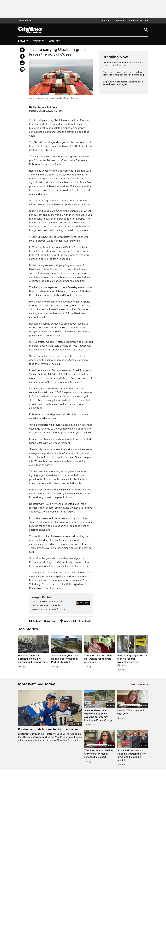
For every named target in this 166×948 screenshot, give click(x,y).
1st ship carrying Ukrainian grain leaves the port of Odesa (57, 52)
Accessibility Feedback (77, 621)
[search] (146, 30)
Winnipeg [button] (23, 20)
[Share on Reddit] (22, 62)
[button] (105, 20)
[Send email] (22, 69)
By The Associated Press (43, 107)
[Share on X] (22, 49)
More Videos (138, 684)
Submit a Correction (44, 621)
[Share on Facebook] (22, 56)
